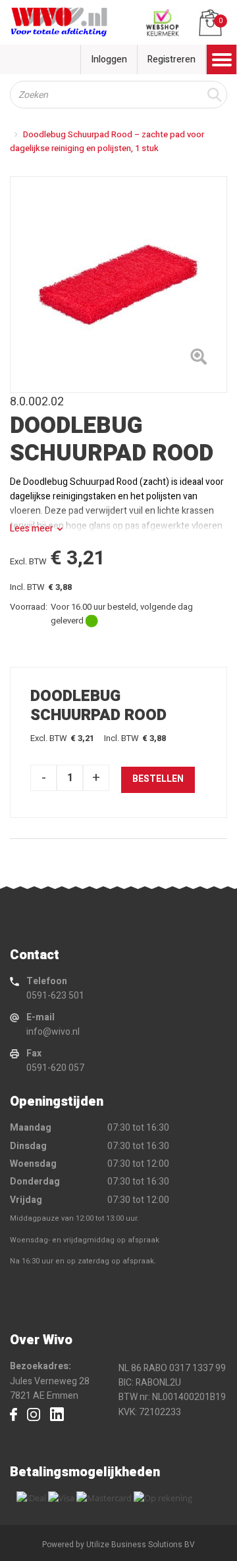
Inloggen (109, 59)
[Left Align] (198, 359)
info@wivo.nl (53, 1032)
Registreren (171, 59)
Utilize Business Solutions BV (140, 1544)
